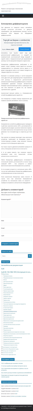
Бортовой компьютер (8, 328)
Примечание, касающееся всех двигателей (13, 320)
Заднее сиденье (7, 298)
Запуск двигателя (8, 315)
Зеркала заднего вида (9, 291)
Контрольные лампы (8, 322)
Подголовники (7, 294)
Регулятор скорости (8, 335)
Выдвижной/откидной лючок (10, 339)
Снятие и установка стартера (18, 396)
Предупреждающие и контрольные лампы (13, 278)
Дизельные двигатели (9, 319)
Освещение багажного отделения (11, 343)
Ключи (5, 279)
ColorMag (5, 408)
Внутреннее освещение (9, 341)
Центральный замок (8, 281)
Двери (5, 285)
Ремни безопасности (8, 292)
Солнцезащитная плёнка (9, 302)
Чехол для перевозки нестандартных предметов (15, 304)
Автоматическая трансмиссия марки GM (20, 386)
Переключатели (7, 330)
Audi (2, 269)
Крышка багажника (8, 283)
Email (2, 228)
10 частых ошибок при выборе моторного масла (14, 366)
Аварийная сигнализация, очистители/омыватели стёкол (17, 333)
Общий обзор (5, 274)
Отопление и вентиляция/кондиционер (13, 337)
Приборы (6, 326)
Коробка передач (7, 309)
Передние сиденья (8, 296)
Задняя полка (7, 300)
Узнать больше (24, 49)
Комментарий (6, 199)
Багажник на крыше (8, 306)
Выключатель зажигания (9, 313)
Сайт (2, 236)
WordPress (13, 408)
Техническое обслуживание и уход (10, 349)
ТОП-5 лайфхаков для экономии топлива (12, 363)
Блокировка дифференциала (10, 311)
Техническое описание (7, 352)
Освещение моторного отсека (10, 345)
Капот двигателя (7, 287)
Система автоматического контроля (12, 324)
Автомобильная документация (12, 265)
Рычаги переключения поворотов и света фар (14, 332)
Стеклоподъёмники (8, 289)
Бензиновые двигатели (9, 317)
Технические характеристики (9, 354)
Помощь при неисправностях (9, 350)
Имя (2, 221)
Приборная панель (8, 276)
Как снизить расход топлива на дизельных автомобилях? (16, 372)
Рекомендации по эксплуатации (9, 347)
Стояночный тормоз (8, 307)
